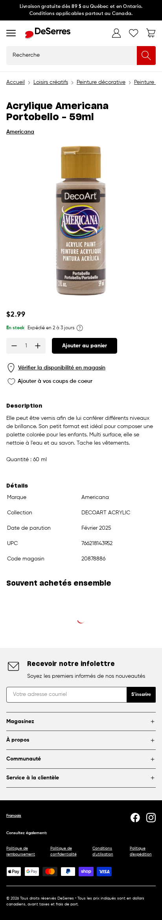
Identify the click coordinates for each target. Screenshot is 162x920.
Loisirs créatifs (50, 82)
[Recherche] (146, 55)
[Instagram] (151, 817)
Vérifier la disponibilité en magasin (61, 368)
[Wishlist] (133, 33)
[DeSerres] (47, 33)
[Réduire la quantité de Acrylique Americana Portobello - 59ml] (14, 346)
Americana (20, 132)
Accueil (15, 82)
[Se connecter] (116, 33)
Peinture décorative (101, 82)
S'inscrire (141, 694)
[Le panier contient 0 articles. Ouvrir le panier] (151, 33)
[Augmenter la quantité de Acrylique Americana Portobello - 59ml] (38, 346)
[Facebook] (135, 817)
